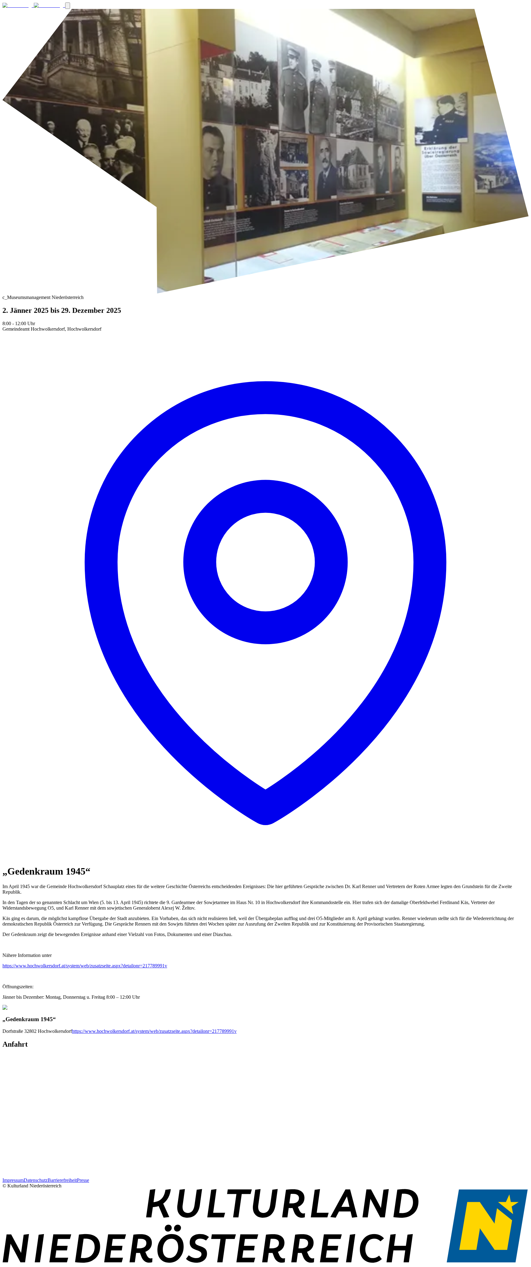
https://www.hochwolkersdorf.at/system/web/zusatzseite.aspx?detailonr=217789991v (84, 965)
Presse (83, 1180)
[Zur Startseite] (33, 5)
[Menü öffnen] (67, 5)
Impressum (13, 1180)
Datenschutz (36, 1180)
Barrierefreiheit (62, 1180)
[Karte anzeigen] (265, 856)
